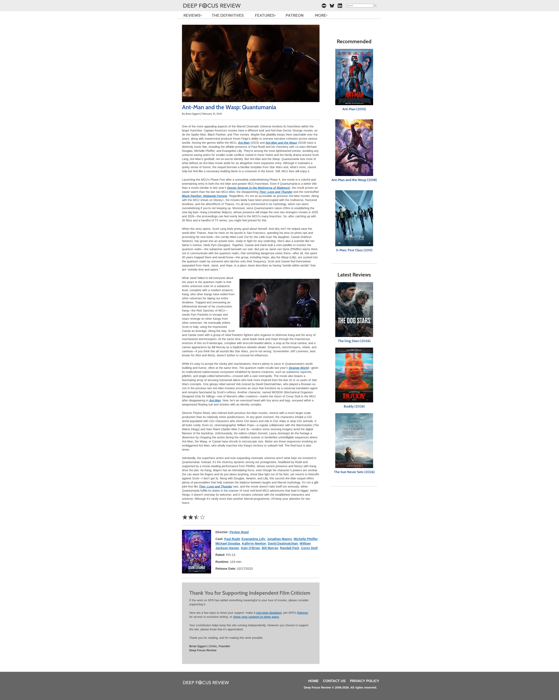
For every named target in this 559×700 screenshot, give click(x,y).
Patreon (295, 15)
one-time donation (269, 612)
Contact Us (334, 681)
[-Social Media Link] (324, 5)
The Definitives (228, 15)
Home (313, 681)
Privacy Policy (364, 681)
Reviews (191, 15)
